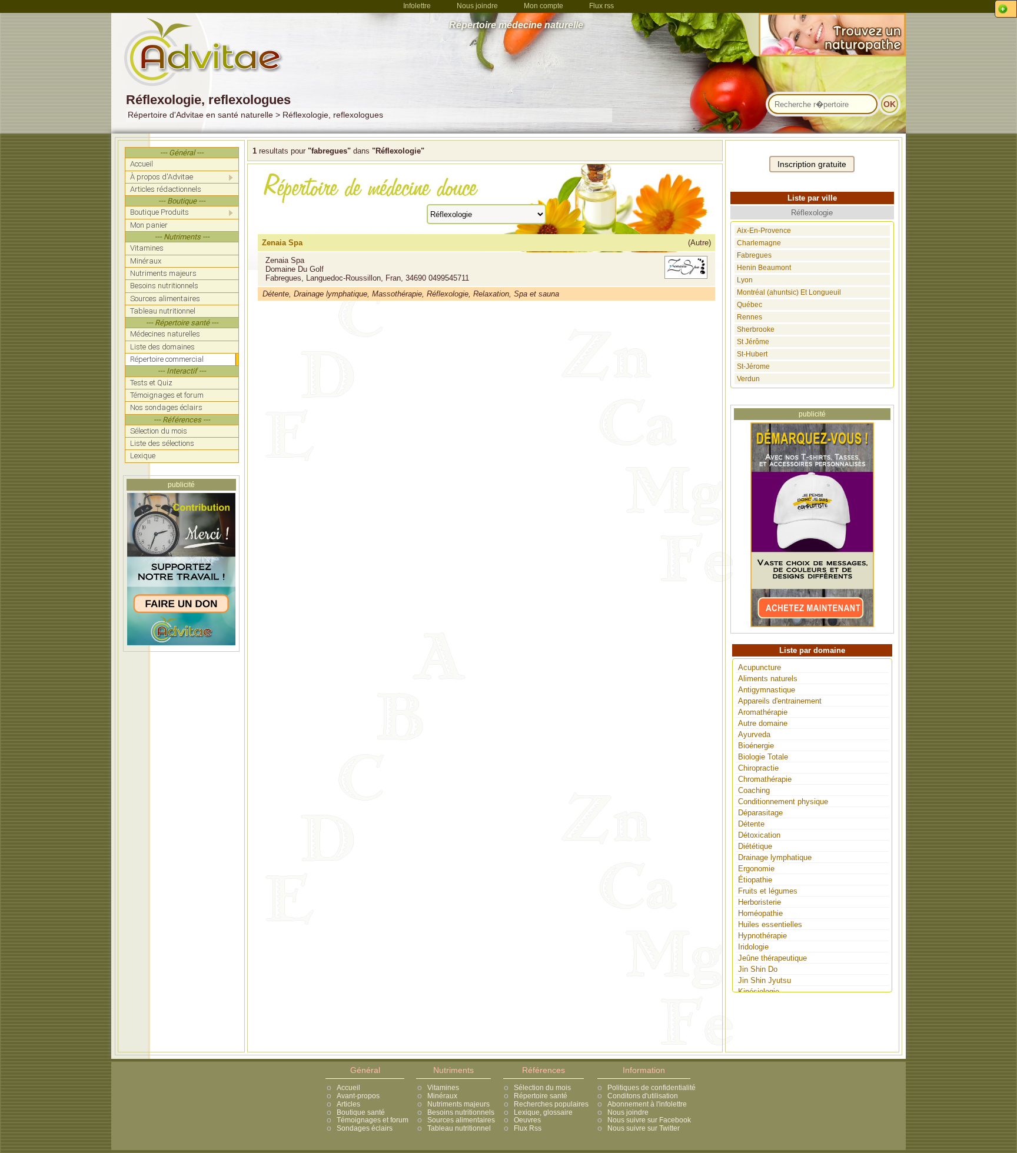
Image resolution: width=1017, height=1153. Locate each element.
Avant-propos (358, 1096)
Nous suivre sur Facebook (649, 1120)
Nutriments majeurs (458, 1104)
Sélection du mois (542, 1088)
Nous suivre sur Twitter (643, 1128)
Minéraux (442, 1096)
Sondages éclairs (365, 1128)
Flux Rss (527, 1128)
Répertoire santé (540, 1096)
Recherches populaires (551, 1104)
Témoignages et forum (372, 1120)
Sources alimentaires (461, 1120)
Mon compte (543, 6)
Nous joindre (477, 6)
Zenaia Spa (282, 242)
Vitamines (443, 1088)
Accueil (348, 1088)
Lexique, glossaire (543, 1112)
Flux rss (601, 6)
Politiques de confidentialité (651, 1088)
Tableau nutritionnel (459, 1128)
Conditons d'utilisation (642, 1096)
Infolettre (417, 6)
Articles (348, 1104)
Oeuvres (527, 1120)
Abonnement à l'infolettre (647, 1104)
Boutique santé (361, 1112)
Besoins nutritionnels (460, 1112)
